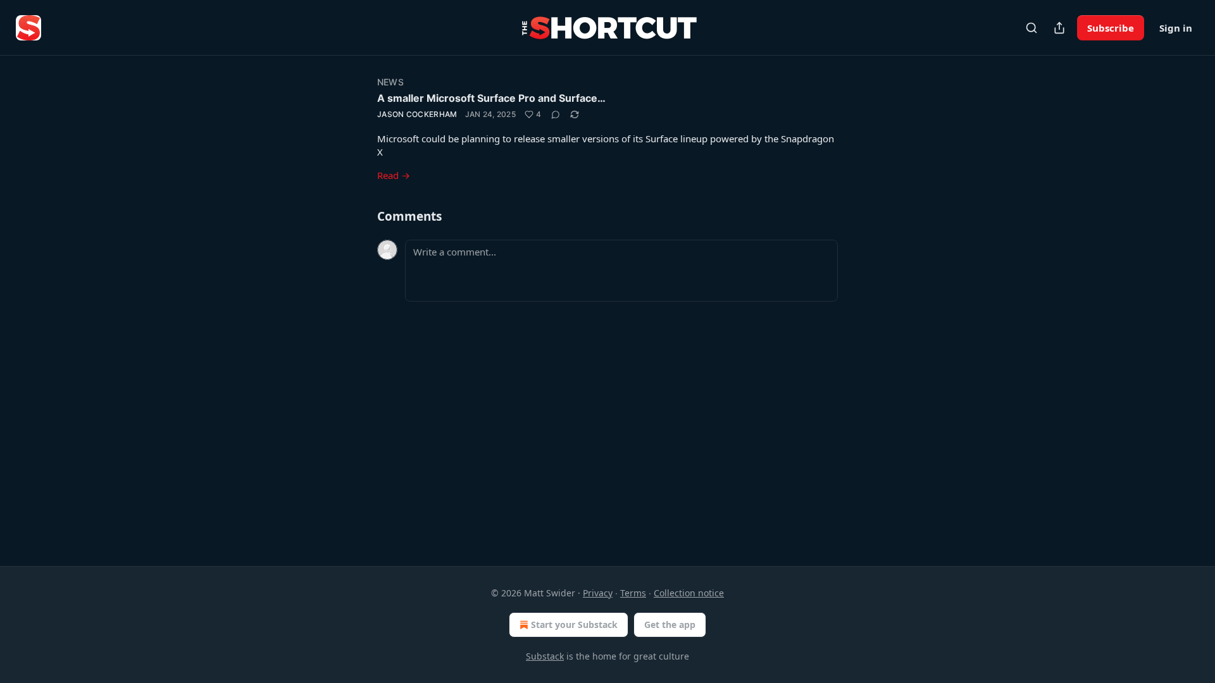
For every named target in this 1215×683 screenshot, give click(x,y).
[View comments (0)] (555, 114)
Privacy (598, 593)
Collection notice (689, 593)
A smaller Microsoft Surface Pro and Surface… (491, 98)
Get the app (669, 624)
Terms (633, 593)
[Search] (1031, 27)
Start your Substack (574, 624)
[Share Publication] (1059, 27)
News (390, 82)
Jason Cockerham (417, 114)
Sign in (1175, 28)
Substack (545, 656)
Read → (393, 175)
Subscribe (1110, 28)
